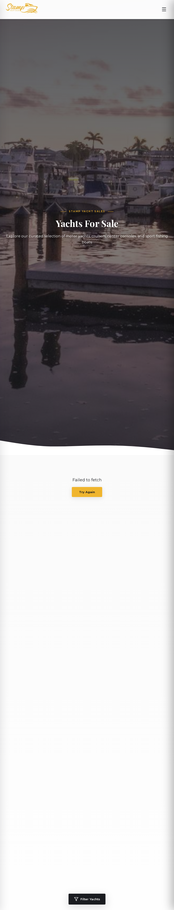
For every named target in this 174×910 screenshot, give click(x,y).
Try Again (87, 492)
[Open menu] (164, 10)
